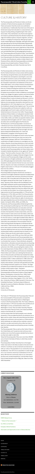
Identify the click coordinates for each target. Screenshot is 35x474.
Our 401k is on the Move (7, 423)
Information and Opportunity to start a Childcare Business (15, 429)
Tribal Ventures (5, 449)
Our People (4, 446)
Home (2, 440)
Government (4, 443)
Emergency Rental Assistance (8, 426)
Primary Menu (33, 2)
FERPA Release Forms (6, 418)
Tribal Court (4, 455)
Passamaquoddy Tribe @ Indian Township (14, 2)
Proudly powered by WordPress (7, 472)
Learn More (11, 407)
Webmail (3, 458)
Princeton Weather (8, 465)
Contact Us (4, 452)
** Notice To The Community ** (9, 421)
